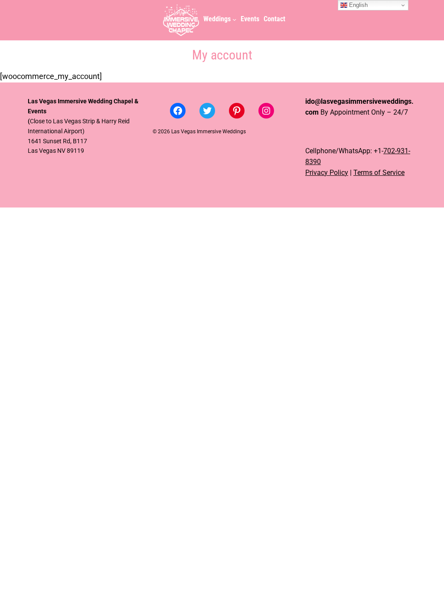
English (357, 5)
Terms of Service (379, 173)
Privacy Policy (326, 173)
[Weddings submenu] (234, 19)
